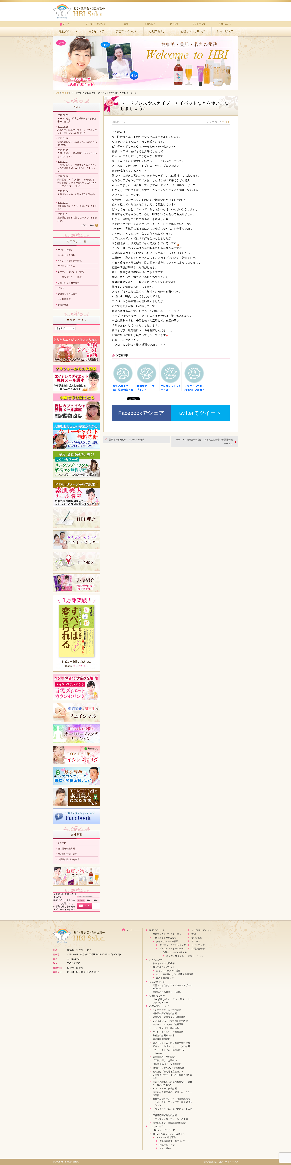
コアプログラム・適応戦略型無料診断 (171, 1043)
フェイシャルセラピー (68, 282)
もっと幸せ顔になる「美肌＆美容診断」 (176, 974)
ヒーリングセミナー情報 (70, 277)
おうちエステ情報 (66, 255)
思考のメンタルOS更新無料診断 (168, 1068)
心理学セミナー (158, 31)
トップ (56, 93)
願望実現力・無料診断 (164, 1057)
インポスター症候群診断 (165, 1088)
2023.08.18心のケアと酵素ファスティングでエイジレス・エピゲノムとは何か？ (77, 130)
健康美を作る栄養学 (67, 294)
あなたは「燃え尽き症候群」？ (168, 1071)
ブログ (65, 93)
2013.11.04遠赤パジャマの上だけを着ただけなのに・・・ (76, 194)
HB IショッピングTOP (164, 1130)
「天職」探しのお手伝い (165, 1060)
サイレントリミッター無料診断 (168, 1031)
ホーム (66, 24)
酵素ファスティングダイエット (168, 934)
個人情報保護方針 (66, 848)
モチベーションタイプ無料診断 (168, 1024)
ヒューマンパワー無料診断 (166, 1028)
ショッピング (225, 31)
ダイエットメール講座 (167, 941)
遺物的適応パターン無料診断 (167, 1064)
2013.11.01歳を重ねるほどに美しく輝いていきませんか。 (77, 217)
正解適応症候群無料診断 (165, 1115)
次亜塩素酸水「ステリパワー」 (174, 1141)
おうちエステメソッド (164, 967)
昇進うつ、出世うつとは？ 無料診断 (171, 1046)
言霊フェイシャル (126, 31)
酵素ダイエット (68, 31)
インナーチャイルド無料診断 (167, 1009)
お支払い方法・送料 (67, 854)
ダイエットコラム (66, 266)
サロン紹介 (150, 24)
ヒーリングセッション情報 (71, 271)
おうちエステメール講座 (168, 970)
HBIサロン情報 (65, 249)
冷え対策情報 (64, 299)
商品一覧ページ (167, 1145)
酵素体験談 (63, 304)
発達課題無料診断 (161, 1039)
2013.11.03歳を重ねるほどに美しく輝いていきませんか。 (77, 206)
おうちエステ (96, 31)
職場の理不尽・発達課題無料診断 (169, 1123)
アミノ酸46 (165, 1148)
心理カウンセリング (193, 31)
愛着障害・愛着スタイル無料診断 (169, 1017)
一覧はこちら (87, 225)
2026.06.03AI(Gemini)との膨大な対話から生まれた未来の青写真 (76, 118)
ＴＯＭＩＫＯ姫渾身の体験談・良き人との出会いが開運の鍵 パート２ (204, 441)
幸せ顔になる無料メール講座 (167, 992)
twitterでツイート (200, 413)
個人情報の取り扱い (213, 1161)
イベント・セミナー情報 (70, 260)
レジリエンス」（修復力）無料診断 (170, 1021)
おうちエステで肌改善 (164, 963)
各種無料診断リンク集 (164, 1035)
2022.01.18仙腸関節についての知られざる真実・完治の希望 (77, 141)
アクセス (174, 24)
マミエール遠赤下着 (166, 1137)
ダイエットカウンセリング (172, 945)
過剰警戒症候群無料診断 (165, 1013)
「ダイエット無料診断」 (165, 937)
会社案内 (62, 843)
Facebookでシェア (141, 413)
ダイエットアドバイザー (171, 948)
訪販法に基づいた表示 (68, 859)
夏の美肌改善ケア (165, 978)
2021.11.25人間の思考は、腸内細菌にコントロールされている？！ (77, 153)
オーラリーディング (95, 24)
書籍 (126, 24)
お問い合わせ (225, 24)
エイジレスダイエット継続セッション (184, 956)
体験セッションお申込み (175, 952)
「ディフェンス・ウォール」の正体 (170, 1119)
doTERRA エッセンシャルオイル (169, 1134)
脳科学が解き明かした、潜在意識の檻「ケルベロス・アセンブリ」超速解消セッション (172, 1102)
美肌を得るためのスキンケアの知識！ (127, 439)
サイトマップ (198, 24)
